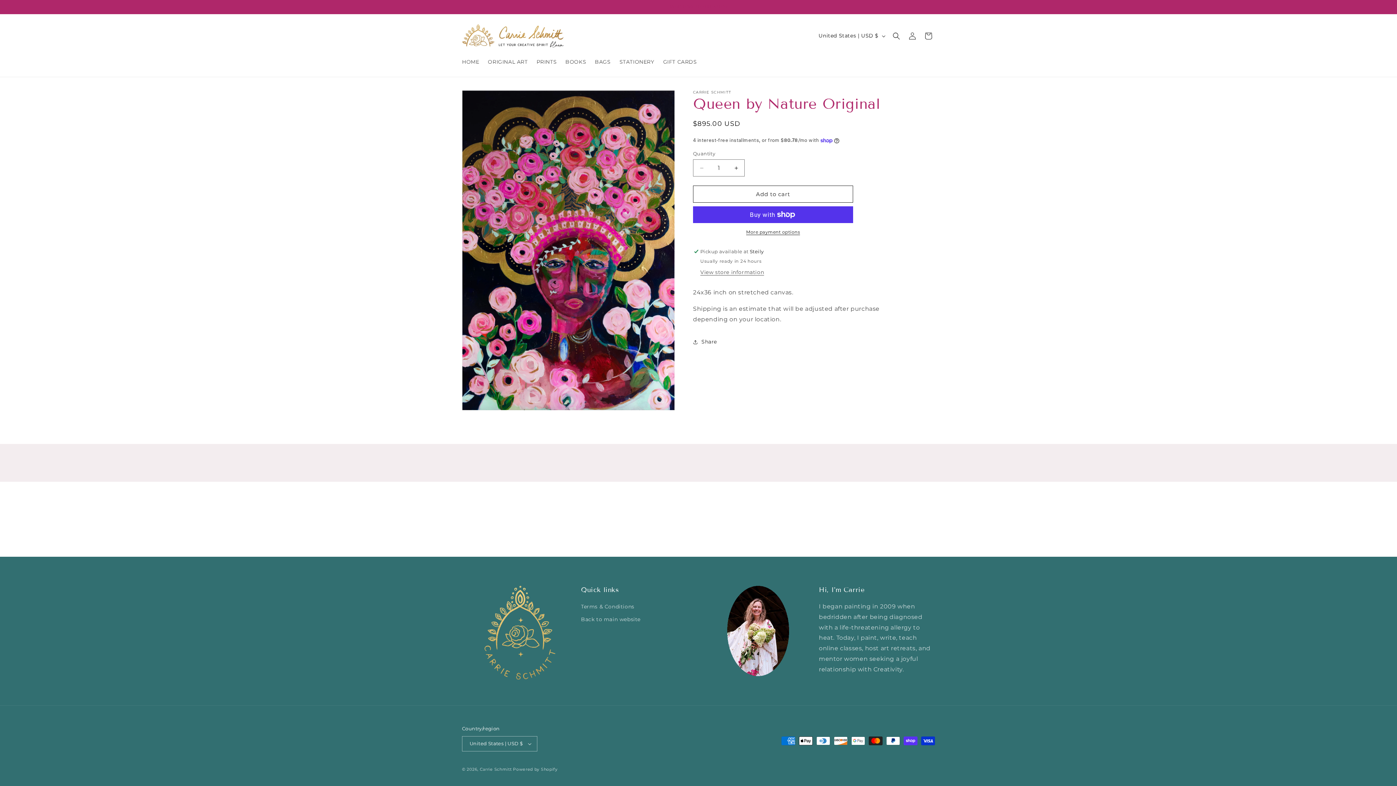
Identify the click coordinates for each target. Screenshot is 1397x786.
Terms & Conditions (607, 606)
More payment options (773, 232)
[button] (896, 36)
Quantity (704, 153)
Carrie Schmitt (496, 769)
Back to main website (611, 619)
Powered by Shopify (535, 769)
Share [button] (709, 341)
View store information (732, 272)
